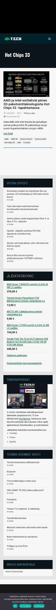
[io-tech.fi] (13, 38)
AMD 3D (14, 139)
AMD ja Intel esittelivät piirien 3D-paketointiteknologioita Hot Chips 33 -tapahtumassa (26, 104)
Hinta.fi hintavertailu (14, 571)
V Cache (26, 143)
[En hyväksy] (52, 601)
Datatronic (21, 276)
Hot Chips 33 (9, 143)
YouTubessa (24, 418)
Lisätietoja (38, 606)
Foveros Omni (40, 139)
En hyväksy (25, 606)
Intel (19, 143)
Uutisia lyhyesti (17, 183)
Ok (15, 606)
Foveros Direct (26, 139)
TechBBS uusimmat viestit (24, 454)
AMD (6, 139)
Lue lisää (8, 133)
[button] (49, 39)
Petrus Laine (29, 113)
